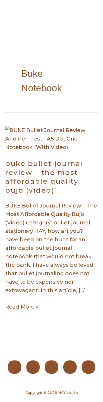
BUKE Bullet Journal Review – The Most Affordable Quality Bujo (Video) (44, 177)
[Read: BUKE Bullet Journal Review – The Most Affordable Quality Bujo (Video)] (51, 138)
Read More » (22, 306)
